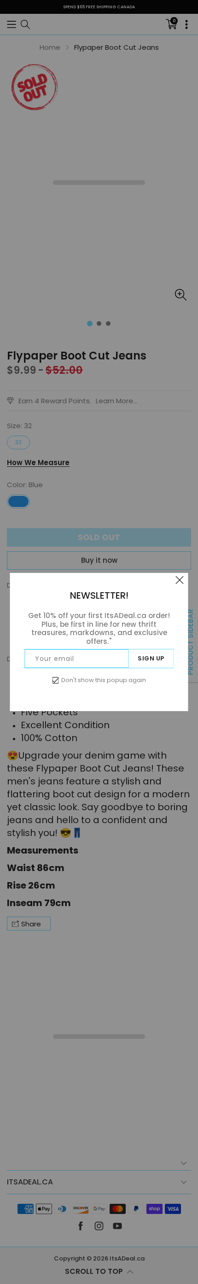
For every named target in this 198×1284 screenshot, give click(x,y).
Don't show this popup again (103, 680)
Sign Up (151, 658)
